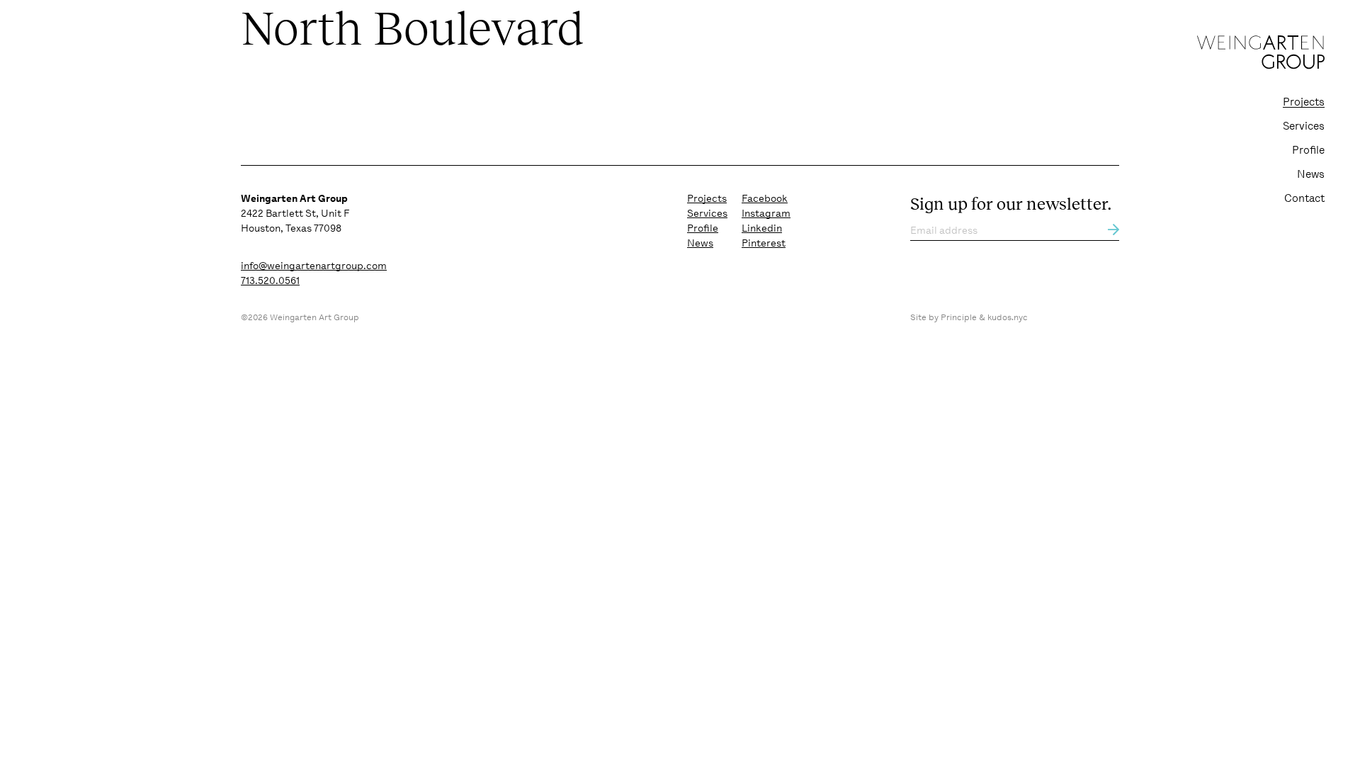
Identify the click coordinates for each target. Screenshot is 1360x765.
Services (1304, 126)
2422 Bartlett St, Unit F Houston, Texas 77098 (295, 213)
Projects (1304, 102)
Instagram (766, 213)
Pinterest (764, 243)
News (1311, 174)
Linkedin (762, 228)
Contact (1304, 198)
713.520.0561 (270, 280)
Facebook (765, 198)
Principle (959, 317)
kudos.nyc (1007, 317)
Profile (1308, 150)
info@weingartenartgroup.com (314, 265)
